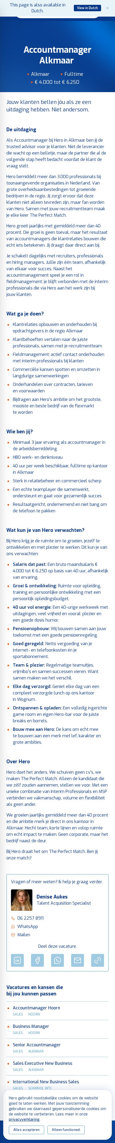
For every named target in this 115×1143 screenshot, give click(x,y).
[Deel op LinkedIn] (17, 960)
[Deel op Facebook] (37, 960)
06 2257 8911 (30, 918)
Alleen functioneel (66, 1130)
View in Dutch (87, 8)
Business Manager (31, 1026)
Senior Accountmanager (37, 1045)
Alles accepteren (26, 1130)
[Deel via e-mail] (77, 960)
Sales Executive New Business (42, 1063)
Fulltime (73, 74)
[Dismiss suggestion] (107, 8)
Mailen (23, 935)
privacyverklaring (24, 1119)
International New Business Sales (46, 1082)
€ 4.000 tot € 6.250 (57, 82)
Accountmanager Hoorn (36, 1008)
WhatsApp (27, 926)
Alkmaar (40, 74)
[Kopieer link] (97, 960)
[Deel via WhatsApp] (57, 960)
